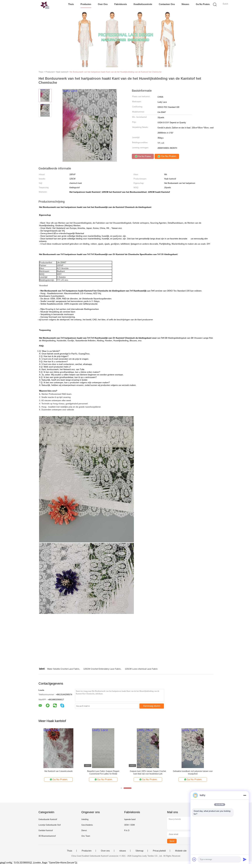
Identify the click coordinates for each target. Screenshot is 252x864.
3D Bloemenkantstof (47, 836)
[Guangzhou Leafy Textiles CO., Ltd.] (38, 5)
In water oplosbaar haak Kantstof (193, 771)
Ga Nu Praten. (203, 4)
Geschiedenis (87, 825)
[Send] (244, 859)
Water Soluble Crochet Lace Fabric (63, 669)
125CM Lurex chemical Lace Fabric (141, 669)
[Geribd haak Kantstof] (148, 748)
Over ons (103, 4)
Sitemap (139, 851)
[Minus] (244, 795)
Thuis (71, 4)
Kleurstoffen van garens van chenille (58, 771)
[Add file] (194, 859)
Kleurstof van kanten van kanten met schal (103, 771)
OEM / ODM (129, 825)
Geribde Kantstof (45, 830)
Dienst (84, 830)
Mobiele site (181, 851)
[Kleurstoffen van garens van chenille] (58, 748)
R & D (126, 830)
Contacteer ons (167, 4)
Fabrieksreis (120, 4)
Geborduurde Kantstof (47, 819)
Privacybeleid (159, 851)
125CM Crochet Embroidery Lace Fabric (102, 669)
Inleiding (84, 819)
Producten (85, 4)
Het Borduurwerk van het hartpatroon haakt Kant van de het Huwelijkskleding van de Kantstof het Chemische (115, 72)
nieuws (185, 4)
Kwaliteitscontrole (143, 4)
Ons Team (85, 836)
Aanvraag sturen (151, 706)
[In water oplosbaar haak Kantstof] (193, 748)
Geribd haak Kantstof (148, 771)
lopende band (129, 819)
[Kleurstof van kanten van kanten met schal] (103, 748)
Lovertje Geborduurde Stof (49, 825)
